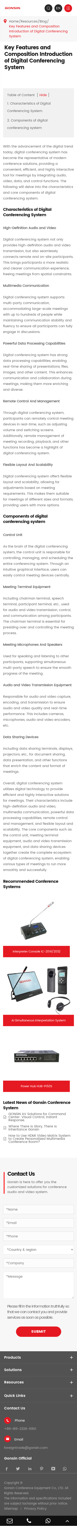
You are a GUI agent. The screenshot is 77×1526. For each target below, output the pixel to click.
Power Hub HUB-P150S (36, 1086)
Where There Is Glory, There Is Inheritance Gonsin (32, 1128)
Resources (29, 21)
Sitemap (11, 1508)
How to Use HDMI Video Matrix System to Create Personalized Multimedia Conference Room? (39, 1139)
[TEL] (29, 1521)
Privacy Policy (35, 1508)
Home (14, 21)
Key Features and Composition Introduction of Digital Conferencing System (38, 31)
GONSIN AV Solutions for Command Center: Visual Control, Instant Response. (37, 1117)
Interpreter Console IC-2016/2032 (36, 951)
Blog (43, 21)
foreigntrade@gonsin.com (26, 1447)
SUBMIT (38, 1332)
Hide (43, 95)
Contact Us (14, 1408)
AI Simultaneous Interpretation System (38, 1020)
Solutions (13, 1370)
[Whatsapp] (48, 1521)
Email (18, 1439)
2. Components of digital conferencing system (27, 124)
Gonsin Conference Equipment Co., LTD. (34, 1488)
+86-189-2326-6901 (20, 1429)
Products (12, 1358)
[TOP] (67, 1521)
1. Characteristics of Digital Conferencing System (29, 107)
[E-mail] (9, 1521)
